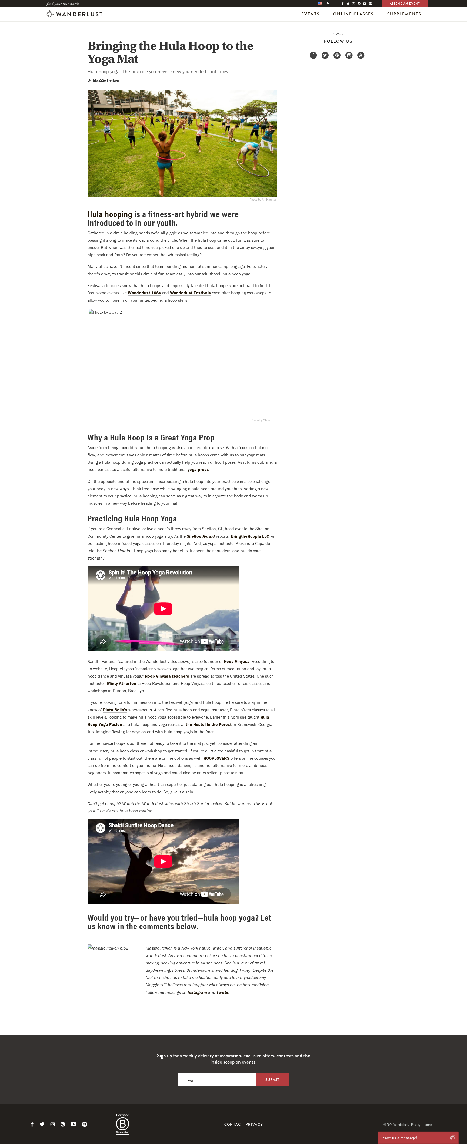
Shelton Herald (201, 536)
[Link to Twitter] (42, 1124)
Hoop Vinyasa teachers (167, 676)
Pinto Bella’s (115, 709)
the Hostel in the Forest (209, 724)
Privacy (254, 1124)
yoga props (198, 469)
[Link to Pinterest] (63, 1124)
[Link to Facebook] (32, 1124)
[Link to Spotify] (84, 1124)
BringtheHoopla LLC (250, 536)
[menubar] (329, 3)
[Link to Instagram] (52, 1124)
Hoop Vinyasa (237, 661)
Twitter (223, 992)
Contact (233, 1124)
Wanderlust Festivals (190, 292)
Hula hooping (110, 213)
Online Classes (353, 14)
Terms (428, 1124)
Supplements (404, 14)
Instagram (197, 992)
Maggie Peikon (106, 80)
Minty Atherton (121, 683)
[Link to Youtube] (73, 1124)
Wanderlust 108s (144, 292)
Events (310, 14)
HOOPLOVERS (216, 758)
